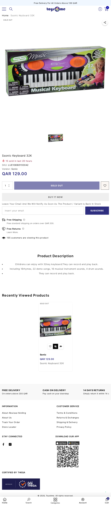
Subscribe (97, 210)
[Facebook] (3, 444)
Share (105, 22)
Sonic (14, 169)
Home (5, 15)
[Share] (105, 22)
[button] (11, 9)
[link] (4, 500)
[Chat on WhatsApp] (107, 489)
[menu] (4, 9)
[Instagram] (10, 444)
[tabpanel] (55, 337)
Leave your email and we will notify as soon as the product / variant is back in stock (51, 203)
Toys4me (50, 496)
